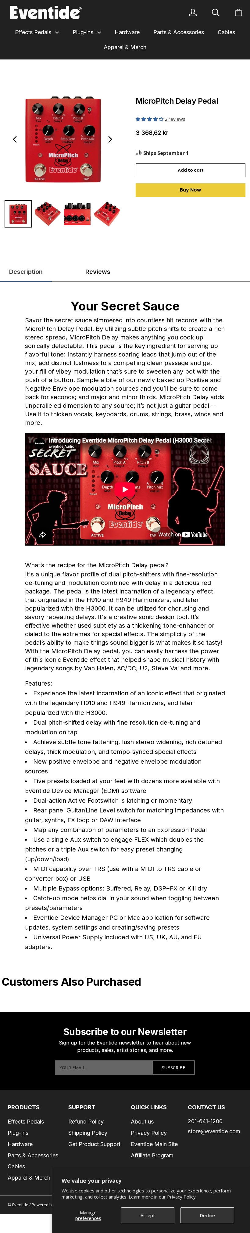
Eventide (20, 1204)
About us (142, 1121)
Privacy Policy (149, 1133)
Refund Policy (86, 1121)
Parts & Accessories (178, 32)
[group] (18, 214)
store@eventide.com (214, 1131)
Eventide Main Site (154, 1144)
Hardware (127, 32)
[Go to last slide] (15, 139)
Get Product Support (94, 1144)
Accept (148, 1215)
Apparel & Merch (125, 47)
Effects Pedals (34, 32)
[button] (150, 119)
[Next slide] (110, 139)
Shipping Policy (87, 1133)
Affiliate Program (152, 1155)
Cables (226, 32)
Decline (207, 1215)
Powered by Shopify (50, 1204)
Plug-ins (84, 32)
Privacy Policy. (182, 1197)
